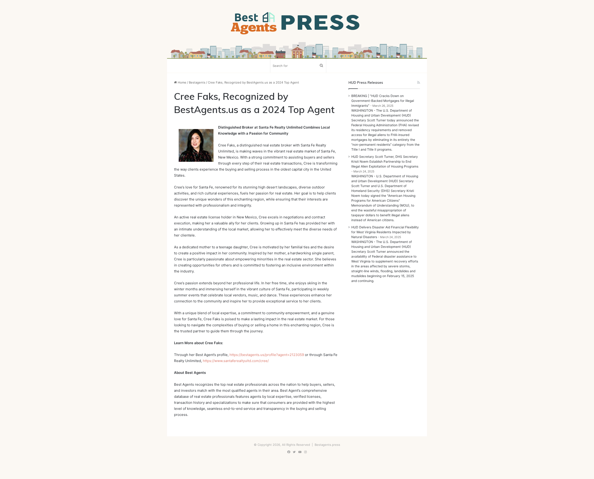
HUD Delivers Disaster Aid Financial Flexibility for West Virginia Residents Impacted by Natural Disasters (385, 232)
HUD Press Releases (366, 82)
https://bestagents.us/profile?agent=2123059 (266, 355)
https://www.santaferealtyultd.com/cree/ (236, 361)
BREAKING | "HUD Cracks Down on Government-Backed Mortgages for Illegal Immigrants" (382, 100)
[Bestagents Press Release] (297, 23)
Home (181, 82)
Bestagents (197, 82)
